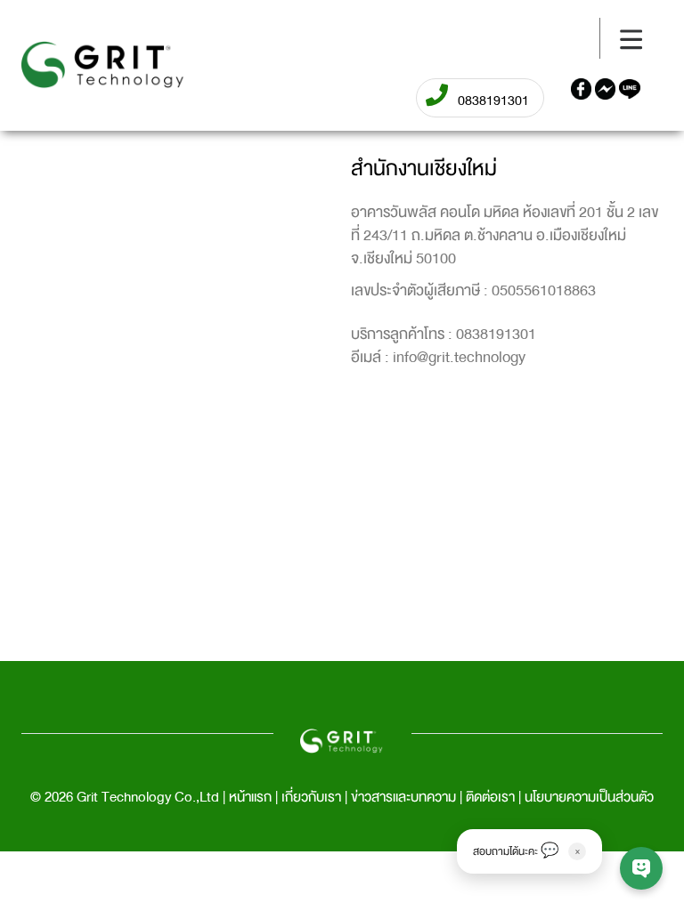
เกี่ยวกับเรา (311, 797)
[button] (529, 851)
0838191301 (496, 334)
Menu (42, 38)
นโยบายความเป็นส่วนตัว (589, 797)
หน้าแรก (250, 797)
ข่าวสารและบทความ (403, 797)
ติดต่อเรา (490, 797)
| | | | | (342, 797)
